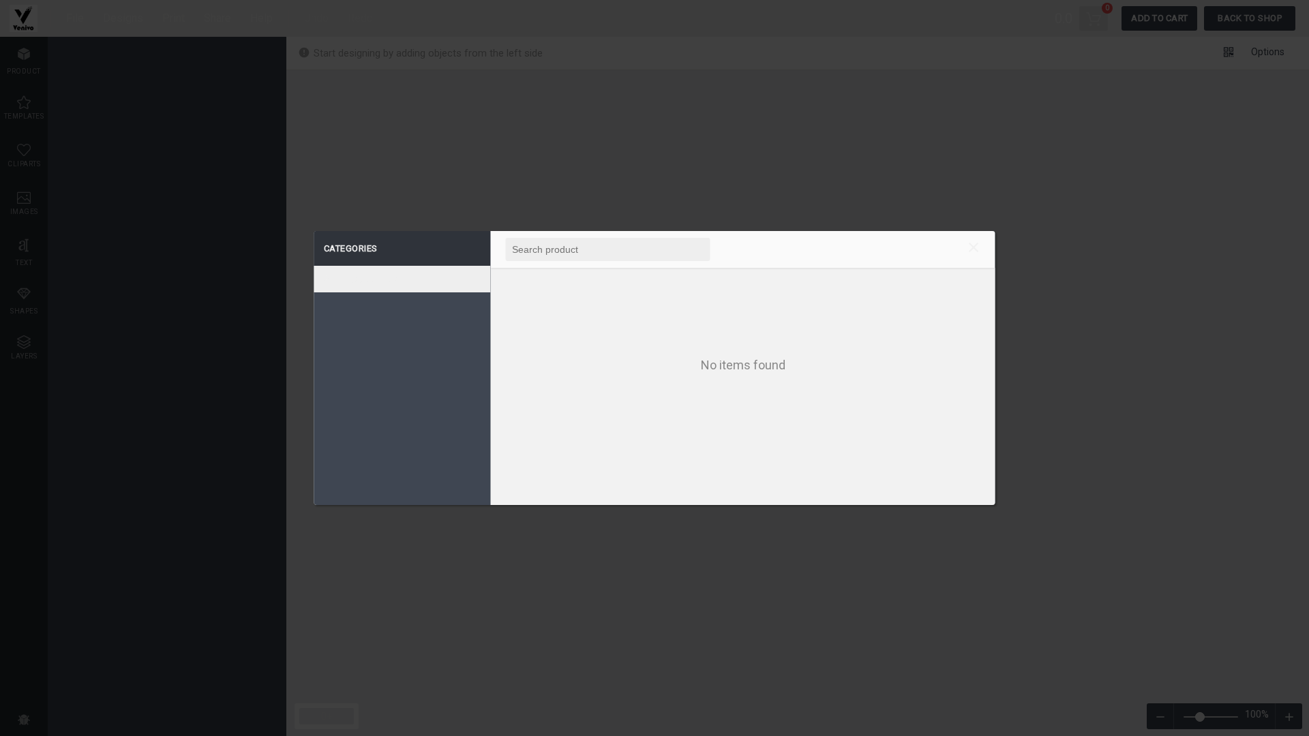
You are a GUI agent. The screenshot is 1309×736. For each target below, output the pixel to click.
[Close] (973, 249)
